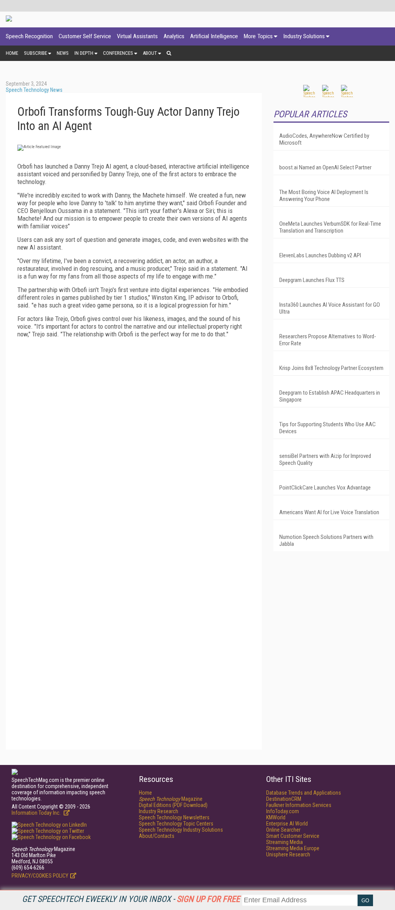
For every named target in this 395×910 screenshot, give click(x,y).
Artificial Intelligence (214, 36)
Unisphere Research (288, 854)
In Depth (83, 53)
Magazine (171, 799)
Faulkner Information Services (298, 805)
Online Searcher (283, 830)
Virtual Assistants (137, 36)
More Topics (258, 36)
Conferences (118, 53)
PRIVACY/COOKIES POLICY (40, 876)
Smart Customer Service (292, 836)
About (150, 53)
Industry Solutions (304, 36)
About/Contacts (156, 836)
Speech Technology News (34, 90)
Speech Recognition (29, 36)
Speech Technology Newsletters (174, 817)
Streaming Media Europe (292, 848)
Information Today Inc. (37, 813)
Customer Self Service (85, 36)
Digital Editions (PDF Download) (173, 805)
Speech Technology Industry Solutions (181, 830)
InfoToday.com (282, 811)
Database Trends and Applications (303, 793)
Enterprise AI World (287, 824)
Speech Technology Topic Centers (176, 824)
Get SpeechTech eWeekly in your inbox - (131, 899)
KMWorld (275, 817)
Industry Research (158, 811)
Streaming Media (284, 842)
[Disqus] (133, 440)
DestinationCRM (283, 799)
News (63, 53)
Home (12, 53)
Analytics (174, 36)
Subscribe (35, 53)
